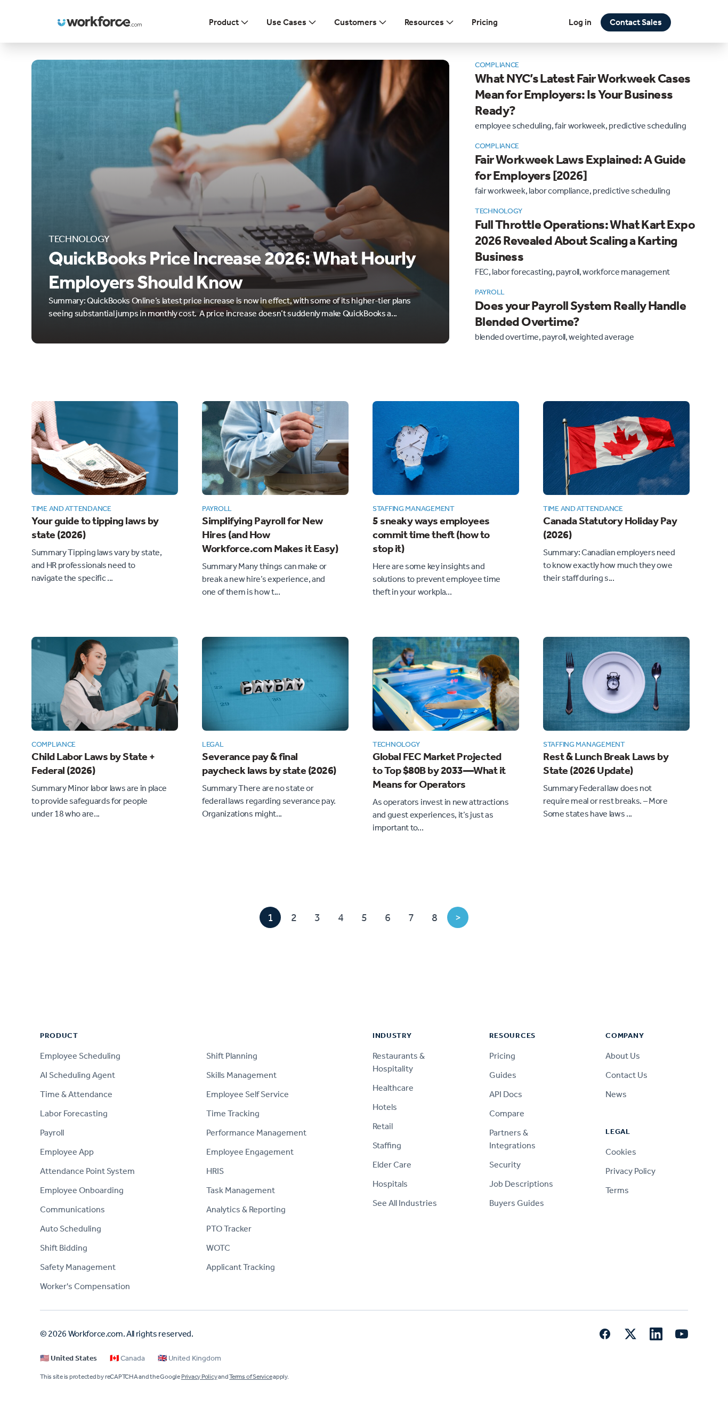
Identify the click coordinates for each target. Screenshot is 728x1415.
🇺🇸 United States (68, 1358)
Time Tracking (233, 1113)
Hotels (385, 1107)
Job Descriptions (521, 1184)
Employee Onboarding (82, 1190)
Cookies (620, 1152)
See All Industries (405, 1203)
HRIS (215, 1171)
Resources (424, 22)
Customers (355, 22)
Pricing (485, 22)
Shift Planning (231, 1056)
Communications (72, 1209)
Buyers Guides (516, 1203)
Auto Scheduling (70, 1229)
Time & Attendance (76, 1094)
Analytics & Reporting (246, 1209)
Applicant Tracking (240, 1267)
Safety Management (78, 1267)
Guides (502, 1075)
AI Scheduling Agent (77, 1075)
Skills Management (241, 1075)
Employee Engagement (250, 1152)
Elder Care (392, 1165)
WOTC (218, 1248)
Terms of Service (250, 1376)
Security (505, 1165)
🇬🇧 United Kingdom (189, 1358)
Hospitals (390, 1184)
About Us (622, 1056)
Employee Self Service (247, 1094)
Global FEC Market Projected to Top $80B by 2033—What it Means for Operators (439, 770)
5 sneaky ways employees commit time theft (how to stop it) (431, 534)
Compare (506, 1113)
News (616, 1094)
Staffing (387, 1145)
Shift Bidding (63, 1248)
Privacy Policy (630, 1171)
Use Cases (286, 22)
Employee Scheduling (80, 1056)
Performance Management (256, 1133)
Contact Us (626, 1075)
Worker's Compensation (85, 1286)
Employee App (67, 1152)
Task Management (240, 1190)
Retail (383, 1126)
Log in (580, 22)
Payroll (52, 1133)
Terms (617, 1190)
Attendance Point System (87, 1171)
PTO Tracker (229, 1229)
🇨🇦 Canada (127, 1358)
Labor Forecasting (74, 1113)
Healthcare (393, 1088)
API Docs (505, 1094)
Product (224, 22)
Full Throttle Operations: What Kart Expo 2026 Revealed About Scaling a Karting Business (585, 240)
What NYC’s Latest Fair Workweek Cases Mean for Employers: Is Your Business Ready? (583, 94)
